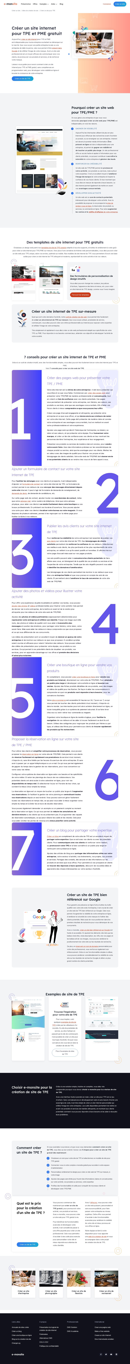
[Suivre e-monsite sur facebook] (101, 1354)
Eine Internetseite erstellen (104, 1339)
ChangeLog (16, 1343)
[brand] (11, 4)
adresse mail (25, 501)
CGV (46, 1342)
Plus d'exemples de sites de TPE (65, 1052)
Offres (35, 4)
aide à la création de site (97, 1237)
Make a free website (102, 1331)
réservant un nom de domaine (87, 946)
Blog (61, 4)
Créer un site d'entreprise (23, 1292)
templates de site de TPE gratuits (53, 248)
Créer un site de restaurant (106, 1292)
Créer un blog (53, 836)
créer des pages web (96, 393)
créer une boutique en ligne (83, 677)
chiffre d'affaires (96, 212)
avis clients (51, 541)
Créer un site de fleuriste (79, 1292)
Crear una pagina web (103, 1327)
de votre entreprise (110, 212)
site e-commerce (59, 700)
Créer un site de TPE (22, 79)
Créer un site (120, 4)
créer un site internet (29, 39)
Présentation (26, 4)
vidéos (32, 606)
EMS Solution (72, 1327)
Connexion (107, 4)
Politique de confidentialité (49, 1346)
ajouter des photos (19, 606)
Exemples (43, 4)
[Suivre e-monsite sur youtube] (111, 1354)
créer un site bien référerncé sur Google (95, 930)
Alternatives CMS (45, 1338)
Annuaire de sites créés (20, 1327)
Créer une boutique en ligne (22, 1335)
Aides (53, 4)
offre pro (93, 1203)
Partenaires (43, 1334)
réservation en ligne (30, 754)
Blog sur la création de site (21, 1339)
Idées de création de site (30, 10)
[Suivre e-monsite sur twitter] (106, 1354)
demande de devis (19, 493)
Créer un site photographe (51, 1292)
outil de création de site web (76, 317)
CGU (41, 1342)
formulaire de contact (31, 484)
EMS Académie (72, 1331)
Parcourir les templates (80, 295)
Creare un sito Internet (103, 1335)
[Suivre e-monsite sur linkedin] (116, 1354)
